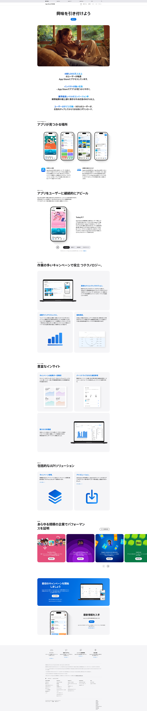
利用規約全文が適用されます (79, 675)
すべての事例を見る (104, 529)
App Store (58, 1)
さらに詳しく (42, 482)
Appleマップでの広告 (71, 682)
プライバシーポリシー (48, 701)
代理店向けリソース (70, 686)
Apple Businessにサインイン (72, 689)
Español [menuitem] (97, 703)
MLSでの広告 (92, 682)
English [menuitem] (97, 702)
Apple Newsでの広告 (82, 682)
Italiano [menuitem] (97, 705)
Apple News (81, 1)
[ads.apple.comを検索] (101, 1)
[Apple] (45, 678)
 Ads (47, 1)
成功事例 (58, 685)
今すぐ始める (55, 596)
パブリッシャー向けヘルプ (82, 683)
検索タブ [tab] (72, 247)
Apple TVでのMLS (93, 683)
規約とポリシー (47, 683)
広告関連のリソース (59, 686)
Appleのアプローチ (48, 686)
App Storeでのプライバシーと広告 (61, 689)
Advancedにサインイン (60, 694)
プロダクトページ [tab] (86, 247)
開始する (73, 19)
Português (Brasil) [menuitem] (99, 706)
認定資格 (58, 683)
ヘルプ (57, 691)
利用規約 (53, 701)
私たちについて (47, 688)
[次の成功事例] (108, 566)
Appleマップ (69, 1)
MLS (92, 1)
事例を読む (51, 558)
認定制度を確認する (91, 628)
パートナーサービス (59, 688)
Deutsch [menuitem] (97, 701)
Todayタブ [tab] (66, 247)
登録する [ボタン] (91, 621)
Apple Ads (47, 682)
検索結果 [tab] (78, 247)
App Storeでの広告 (50, 4)
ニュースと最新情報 (47, 689)
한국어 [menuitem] (97, 709)
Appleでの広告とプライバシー (49, 685)
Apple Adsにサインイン (71, 690)
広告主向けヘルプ (81, 685)
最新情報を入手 (47, 691)
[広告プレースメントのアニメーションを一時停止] (57, 247)
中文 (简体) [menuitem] (97, 708)
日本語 (97, 700)
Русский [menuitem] (97, 707)
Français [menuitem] (97, 704)
